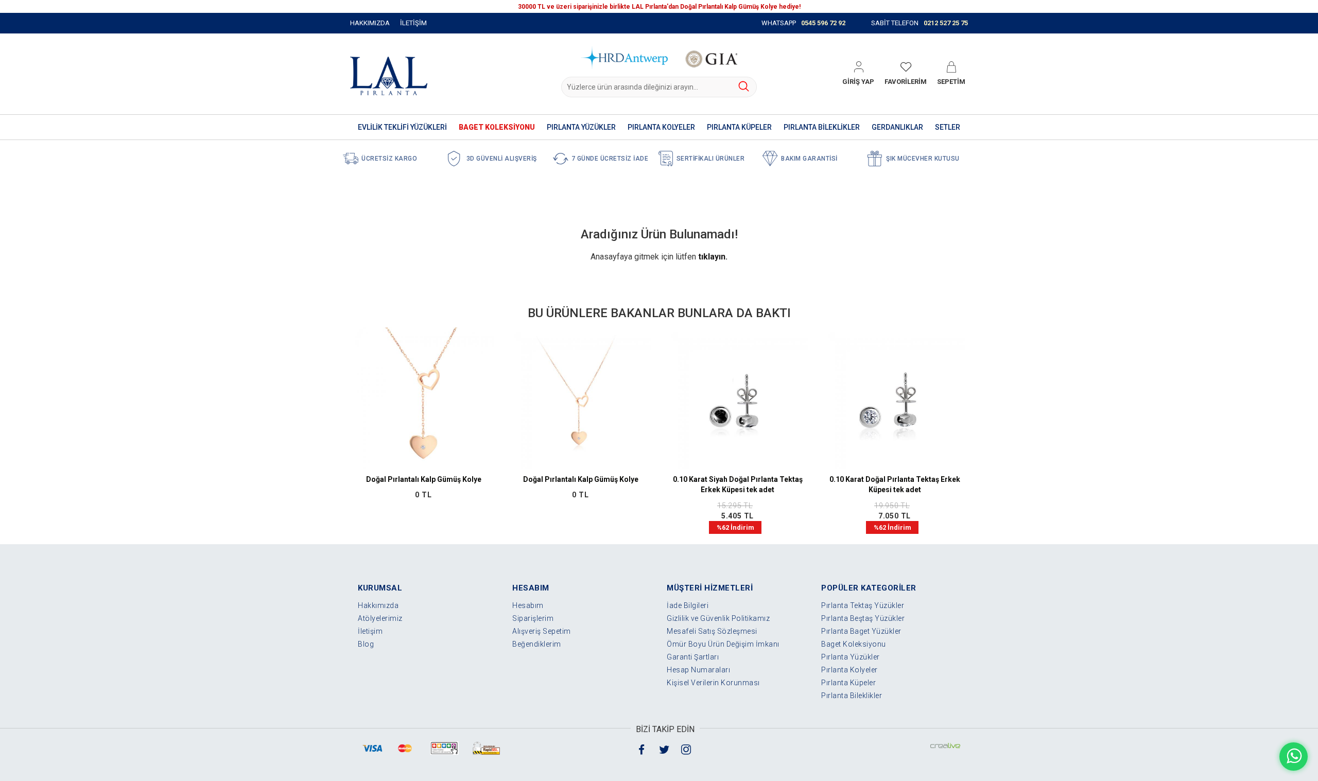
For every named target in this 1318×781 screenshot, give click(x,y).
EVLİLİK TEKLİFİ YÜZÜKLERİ (402, 127)
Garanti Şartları (693, 657)
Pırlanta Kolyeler (849, 670)
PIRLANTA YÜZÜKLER (581, 127)
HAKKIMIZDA (370, 23)
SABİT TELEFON (919, 23)
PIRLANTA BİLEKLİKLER (822, 127)
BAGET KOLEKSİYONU (497, 127)
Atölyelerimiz (380, 618)
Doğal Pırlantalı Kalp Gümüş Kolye (423, 479)
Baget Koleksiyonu (853, 644)
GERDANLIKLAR (897, 127)
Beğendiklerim (536, 644)
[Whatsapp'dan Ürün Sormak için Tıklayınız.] (1293, 756)
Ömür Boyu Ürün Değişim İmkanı (723, 644)
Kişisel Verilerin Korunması (713, 683)
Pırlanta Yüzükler (850, 657)
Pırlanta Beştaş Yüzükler (863, 618)
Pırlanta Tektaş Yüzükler (862, 605)
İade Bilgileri (687, 605)
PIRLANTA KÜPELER (739, 127)
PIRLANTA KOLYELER (661, 127)
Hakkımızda (378, 605)
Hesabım (528, 605)
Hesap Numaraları (698, 670)
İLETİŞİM (413, 23)
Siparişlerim (532, 618)
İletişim (370, 631)
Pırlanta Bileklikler (851, 695)
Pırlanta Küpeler (848, 683)
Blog (366, 644)
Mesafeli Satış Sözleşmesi (712, 631)
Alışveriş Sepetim (541, 631)
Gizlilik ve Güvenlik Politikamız (718, 618)
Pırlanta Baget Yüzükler (861, 631)
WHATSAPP (803, 23)
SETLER (947, 127)
